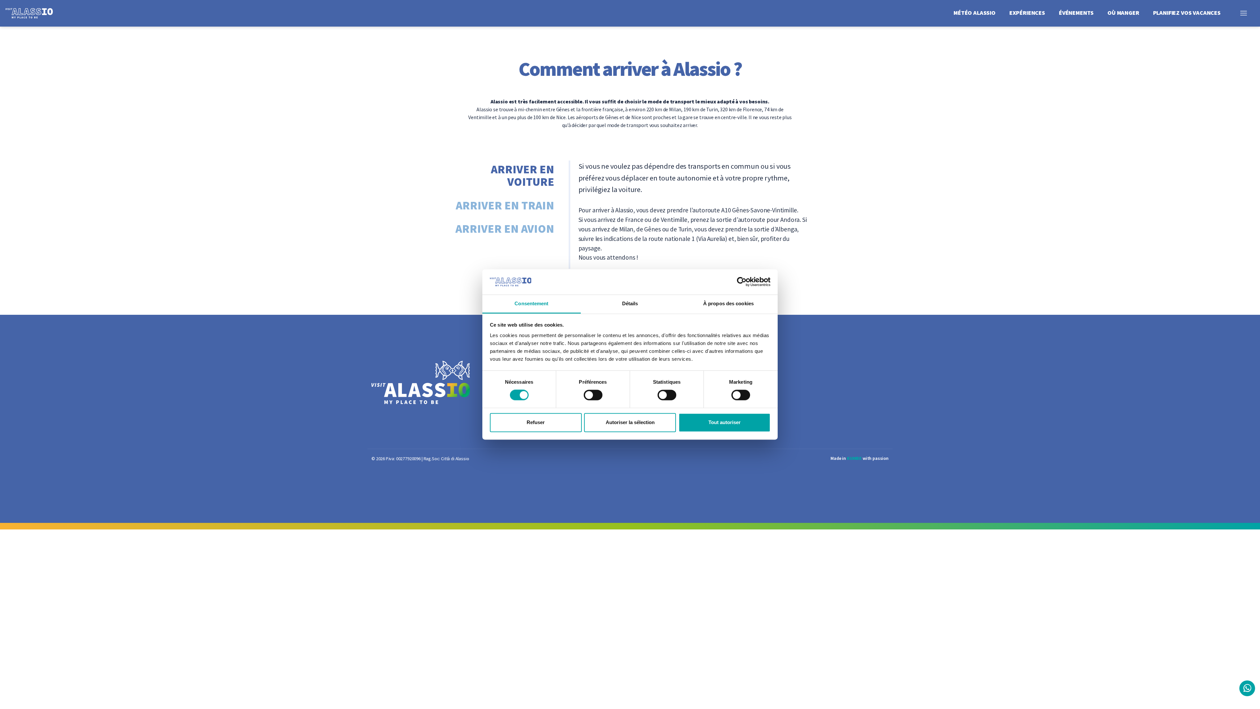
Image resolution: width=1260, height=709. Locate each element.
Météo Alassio (975, 12)
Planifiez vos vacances (1187, 12)
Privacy (687, 379)
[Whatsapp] (1247, 688)
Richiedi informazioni (705, 364)
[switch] (593, 395)
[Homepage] (34, 12)
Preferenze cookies (702, 408)
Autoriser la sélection (630, 422)
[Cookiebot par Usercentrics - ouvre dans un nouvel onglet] (741, 282)
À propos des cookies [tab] (728, 303)
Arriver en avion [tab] (504, 229)
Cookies (688, 393)
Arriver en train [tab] (505, 205)
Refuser (536, 422)
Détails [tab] (630, 303)
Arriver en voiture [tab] (522, 175)
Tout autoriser (724, 422)
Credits (687, 422)
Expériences (1027, 12)
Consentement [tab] (531, 303)
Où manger (1123, 12)
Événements (1076, 12)
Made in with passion (859, 458)
